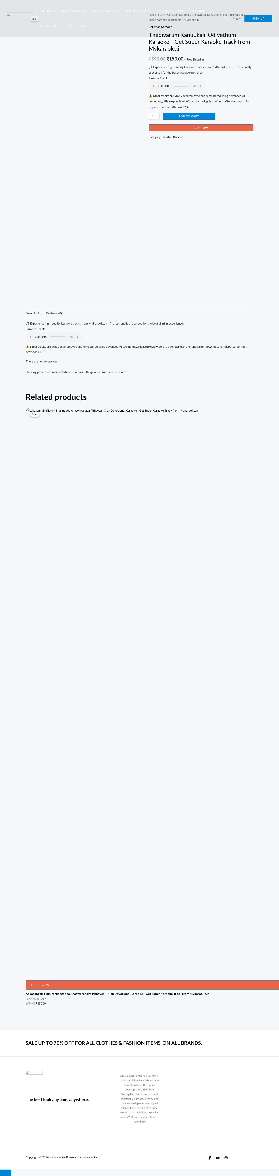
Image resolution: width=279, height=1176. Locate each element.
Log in (237, 18)
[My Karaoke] (20, 18)
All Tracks (48, 10)
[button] (60, 26)
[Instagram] (226, 1157)
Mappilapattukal (138, 10)
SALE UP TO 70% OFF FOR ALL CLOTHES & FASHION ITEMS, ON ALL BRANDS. (114, 1043)
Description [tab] (34, 313)
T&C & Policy (49, 26)
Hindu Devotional (170, 10)
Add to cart (189, 116)
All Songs (197, 10)
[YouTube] (218, 1157)
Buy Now (201, 127)
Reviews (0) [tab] (54, 313)
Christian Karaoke (105, 10)
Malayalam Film (73, 10)
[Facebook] (209, 1157)
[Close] (5, 1173)
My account (77, 26)
